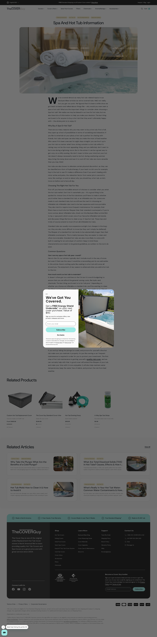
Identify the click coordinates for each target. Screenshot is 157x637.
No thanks (60, 335)
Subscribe (60, 330)
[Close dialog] (111, 291)
